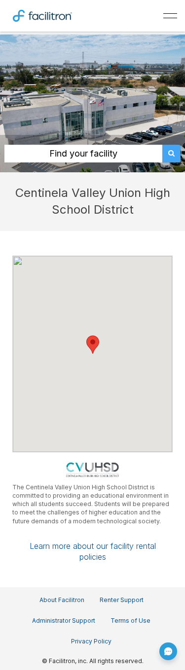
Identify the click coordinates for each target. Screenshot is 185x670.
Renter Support (122, 600)
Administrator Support (63, 620)
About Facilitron (61, 600)
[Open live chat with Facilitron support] (168, 651)
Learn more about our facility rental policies (93, 551)
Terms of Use (130, 620)
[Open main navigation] (170, 16)
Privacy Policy (91, 641)
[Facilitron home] (42, 15)
